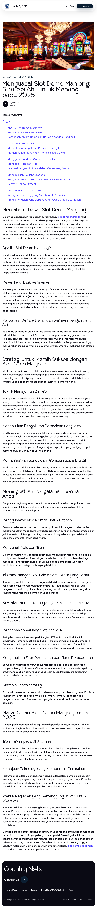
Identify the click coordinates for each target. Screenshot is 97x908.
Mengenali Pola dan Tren (23, 163)
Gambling (7, 77)
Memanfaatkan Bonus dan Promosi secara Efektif (37, 152)
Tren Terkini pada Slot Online (25, 190)
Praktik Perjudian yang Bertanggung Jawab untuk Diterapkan (44, 199)
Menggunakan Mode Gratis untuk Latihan (32, 159)
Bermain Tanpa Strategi (22, 184)
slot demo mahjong (68, 216)
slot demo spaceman (80, 845)
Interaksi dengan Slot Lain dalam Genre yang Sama (38, 168)
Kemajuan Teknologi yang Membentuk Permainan (37, 195)
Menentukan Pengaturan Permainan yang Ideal (36, 148)
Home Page (11, 889)
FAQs (34, 889)
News (24, 889)
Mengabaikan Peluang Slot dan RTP (29, 174)
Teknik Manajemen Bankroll (24, 143)
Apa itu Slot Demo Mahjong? (25, 127)
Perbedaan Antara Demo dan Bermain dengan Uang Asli (41, 137)
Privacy (74, 899)
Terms (82, 899)
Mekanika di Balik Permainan (25, 132)
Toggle (7, 121)
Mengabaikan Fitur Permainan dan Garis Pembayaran (39, 179)
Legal (89, 899)
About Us (65, 899)
